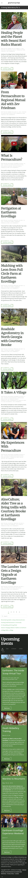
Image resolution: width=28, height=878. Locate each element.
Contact (17, 873)
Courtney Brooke (13, 220)
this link (20, 861)
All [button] (2, 648)
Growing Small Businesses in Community (11, 622)
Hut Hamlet (19, 524)
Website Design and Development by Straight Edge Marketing (13, 871)
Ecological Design (6, 166)
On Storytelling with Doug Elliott (9, 625)
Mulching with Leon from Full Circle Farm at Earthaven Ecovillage (12, 273)
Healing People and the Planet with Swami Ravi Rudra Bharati (13, 38)
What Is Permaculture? (11, 157)
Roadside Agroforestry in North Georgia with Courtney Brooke (12, 337)
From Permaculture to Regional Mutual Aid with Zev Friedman (13, 100)
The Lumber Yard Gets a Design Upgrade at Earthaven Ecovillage (13, 574)
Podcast (3, 51)
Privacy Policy (10, 873)
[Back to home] (14, 3)
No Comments (11, 51)
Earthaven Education (9, 113)
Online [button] (20, 648)
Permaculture (21, 50)
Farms (12, 221)
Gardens (17, 221)
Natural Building (15, 588)
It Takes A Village (13, 392)
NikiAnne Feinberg (13, 163)
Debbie (10, 48)
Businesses (13, 397)
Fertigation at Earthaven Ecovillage (11, 212)
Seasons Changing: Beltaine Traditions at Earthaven (13, 627)
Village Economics (6, 401)
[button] (2, 3)
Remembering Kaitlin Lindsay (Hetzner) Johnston (13, 620)
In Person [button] (13, 648)
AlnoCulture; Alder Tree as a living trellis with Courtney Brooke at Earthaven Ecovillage (13, 509)
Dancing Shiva (11, 50)
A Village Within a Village (7, 630)
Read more (7, 708)
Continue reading (7, 68)
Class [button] (7, 648)
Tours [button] (3, 651)
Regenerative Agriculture (18, 400)
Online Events (17, 166)
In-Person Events (13, 399)
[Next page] (19, 612)
